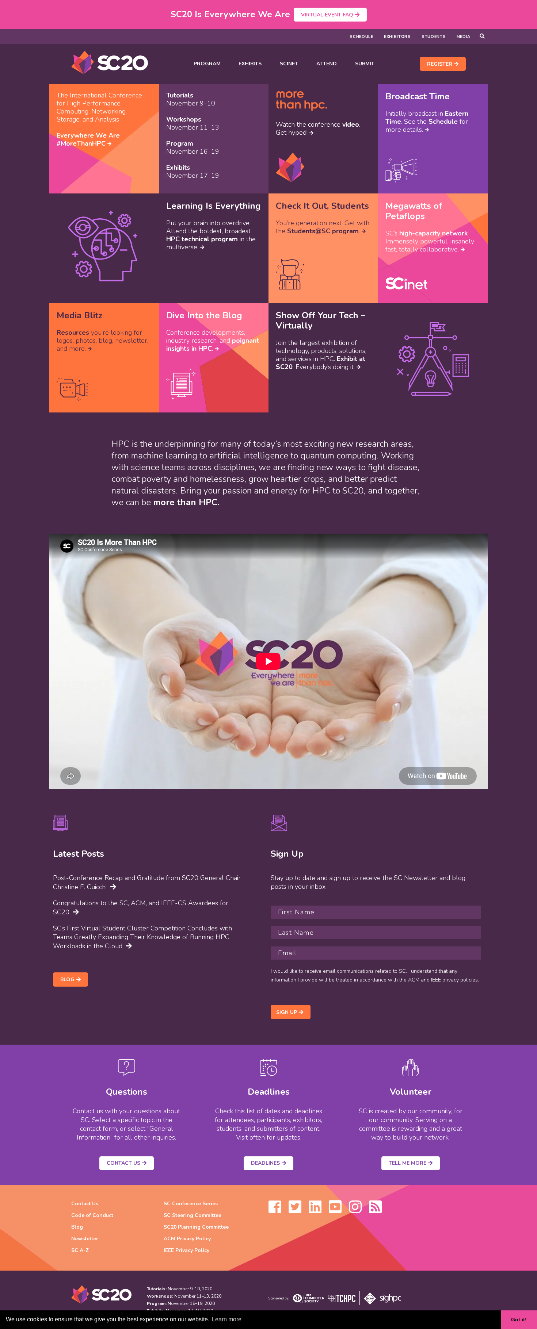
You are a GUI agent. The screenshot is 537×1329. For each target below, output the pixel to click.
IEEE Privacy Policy (186, 1250)
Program (207, 63)
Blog (67, 979)
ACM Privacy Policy (187, 1238)
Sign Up (286, 1012)
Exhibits (250, 63)
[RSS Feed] (375, 1210)
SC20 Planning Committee (196, 1227)
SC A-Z (80, 1250)
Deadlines (265, 1163)
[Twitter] (295, 1210)
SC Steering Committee (192, 1215)
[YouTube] (335, 1210)
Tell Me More (407, 1163)
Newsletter (84, 1238)
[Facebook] (274, 1210)
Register (439, 64)
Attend (326, 63)
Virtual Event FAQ (327, 14)
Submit (364, 63)
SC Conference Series (191, 1203)
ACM (413, 979)
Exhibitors (397, 36)
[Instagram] (355, 1210)
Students (434, 36)
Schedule (361, 36)
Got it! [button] (519, 1319)
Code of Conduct (92, 1215)
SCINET (289, 63)
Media (464, 36)
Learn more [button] (226, 1319)
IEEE (436, 979)
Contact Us (123, 1163)
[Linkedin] (315, 1210)
